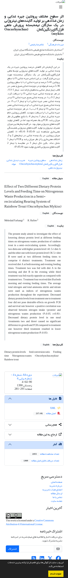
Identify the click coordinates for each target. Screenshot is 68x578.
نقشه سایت (56, 501)
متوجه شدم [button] (55, 573)
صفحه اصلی (56, 481)
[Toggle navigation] (35, 7)
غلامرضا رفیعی (37, 44)
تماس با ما (57, 497)
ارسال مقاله (56, 493)
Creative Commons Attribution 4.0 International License (30, 522)
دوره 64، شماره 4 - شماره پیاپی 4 (21, 376)
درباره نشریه (56, 485)
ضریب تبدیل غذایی (16, 160)
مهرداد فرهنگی (56, 44)
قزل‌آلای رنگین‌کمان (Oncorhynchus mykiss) (40, 164)
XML (53, 408)
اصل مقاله (46, 413)
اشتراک (12, 549)
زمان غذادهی (55, 160)
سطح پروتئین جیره (37, 160)
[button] (47, 566)
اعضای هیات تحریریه (52, 489)
